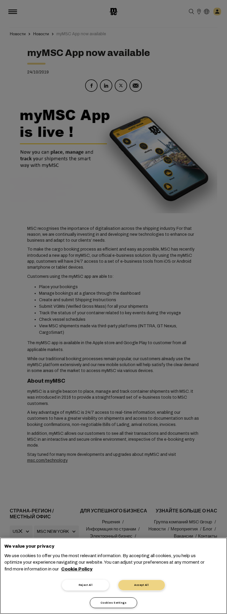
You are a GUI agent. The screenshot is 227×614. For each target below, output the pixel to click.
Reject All (86, 584)
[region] (113, 576)
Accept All (141, 584)
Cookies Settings (113, 602)
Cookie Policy (77, 569)
